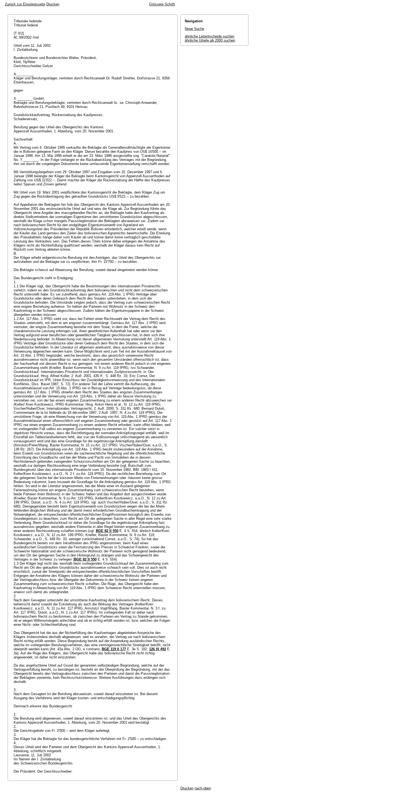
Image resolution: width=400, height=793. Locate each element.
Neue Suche (194, 29)
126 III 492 (157, 649)
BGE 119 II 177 (114, 649)
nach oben (203, 788)
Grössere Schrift (162, 4)
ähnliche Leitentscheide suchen (209, 36)
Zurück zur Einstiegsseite (25, 4)
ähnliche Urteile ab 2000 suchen (210, 40)
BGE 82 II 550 (107, 531)
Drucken (52, 4)
